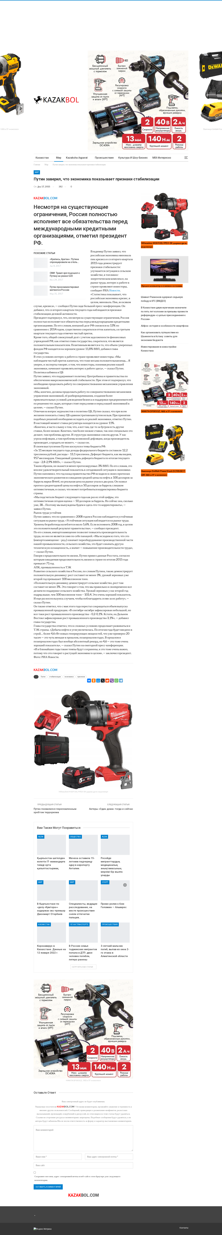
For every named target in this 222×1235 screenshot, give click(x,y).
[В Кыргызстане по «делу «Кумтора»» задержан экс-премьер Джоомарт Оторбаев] (51, 890)
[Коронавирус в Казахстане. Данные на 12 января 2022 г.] (51, 933)
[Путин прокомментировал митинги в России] (41, 291)
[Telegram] (121, 680)
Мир (58, 157)
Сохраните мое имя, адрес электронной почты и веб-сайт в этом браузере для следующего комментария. (77, 1178)
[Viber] (112, 680)
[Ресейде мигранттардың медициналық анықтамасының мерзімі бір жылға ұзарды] (115, 845)
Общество (75, 837)
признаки (81, 677)
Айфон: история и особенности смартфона (164, 326)
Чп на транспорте (79, 924)
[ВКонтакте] (89, 680)
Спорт (105, 882)
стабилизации (55, 677)
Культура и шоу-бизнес (133, 157)
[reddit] (107, 680)
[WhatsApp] (116, 680)
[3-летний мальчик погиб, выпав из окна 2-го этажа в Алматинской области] (115, 933)
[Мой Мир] (98, 680)
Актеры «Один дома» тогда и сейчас (111, 808)
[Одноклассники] (94, 680)
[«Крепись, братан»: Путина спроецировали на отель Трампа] (41, 263)
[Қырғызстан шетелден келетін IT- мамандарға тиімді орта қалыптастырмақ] (51, 845)
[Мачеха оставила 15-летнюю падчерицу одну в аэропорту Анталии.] (83, 845)
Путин (43, 677)
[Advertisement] (97, 23)
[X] (103, 680)
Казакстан (42, 157)
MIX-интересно (161, 157)
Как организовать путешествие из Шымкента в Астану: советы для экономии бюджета (159, 336)
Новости (114, 290)
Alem (40, 837)
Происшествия (104, 157)
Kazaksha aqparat (77, 157)
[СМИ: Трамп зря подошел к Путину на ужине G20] (41, 277)
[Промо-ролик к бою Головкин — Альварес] (115, 890)
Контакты (184, 1228)
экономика (69, 677)
